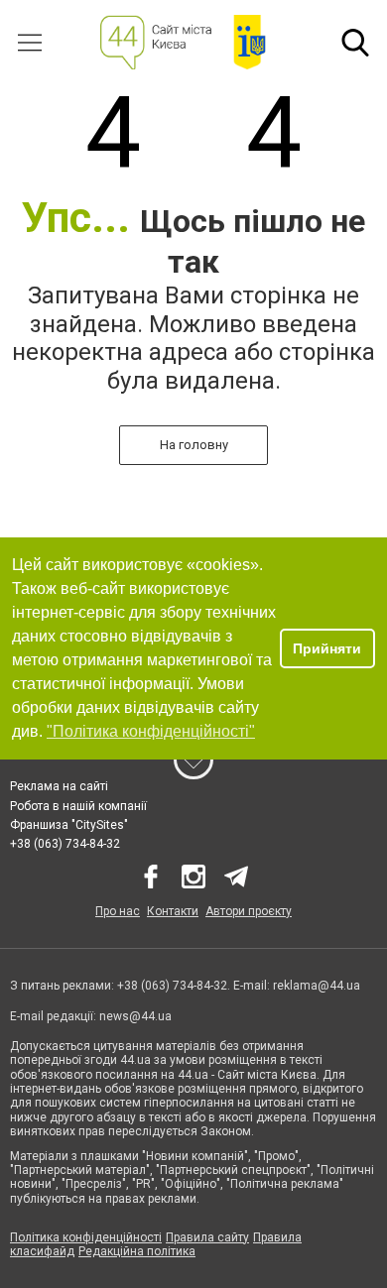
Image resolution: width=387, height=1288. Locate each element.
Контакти (172, 911)
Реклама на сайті (59, 786)
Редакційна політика (136, 1251)
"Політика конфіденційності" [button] (151, 731)
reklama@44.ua (316, 986)
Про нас (117, 911)
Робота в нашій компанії (78, 806)
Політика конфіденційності (86, 1237)
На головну (194, 444)
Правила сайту (207, 1237)
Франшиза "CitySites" (69, 825)
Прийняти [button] (327, 648)
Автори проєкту (248, 911)
